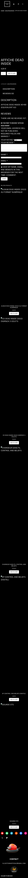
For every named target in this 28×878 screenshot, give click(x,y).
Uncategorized (9, 10)
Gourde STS (14, 821)
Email (4, 161)
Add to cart (12, 73)
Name (4, 154)
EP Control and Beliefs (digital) (14, 693)
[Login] (13, 4)
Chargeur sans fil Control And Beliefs (14, 565)
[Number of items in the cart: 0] (18, 4)
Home (2, 10)
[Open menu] (23, 4)
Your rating (7, 140)
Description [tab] (9, 89)
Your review (7, 142)
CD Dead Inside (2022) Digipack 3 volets (14, 436)
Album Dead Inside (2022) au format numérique (14, 306)
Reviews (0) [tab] (8, 93)
